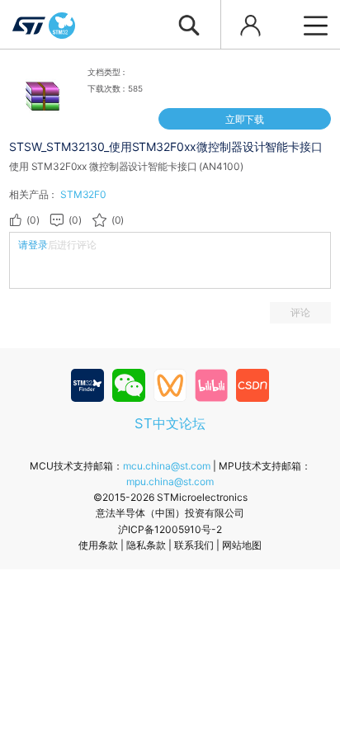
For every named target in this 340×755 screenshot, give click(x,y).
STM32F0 (83, 194)
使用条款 (98, 545)
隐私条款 (146, 545)
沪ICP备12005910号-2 (170, 529)
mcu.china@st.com (166, 466)
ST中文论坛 (170, 423)
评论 (300, 312)
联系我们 (194, 545)
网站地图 (242, 545)
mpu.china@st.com (170, 481)
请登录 (33, 244)
